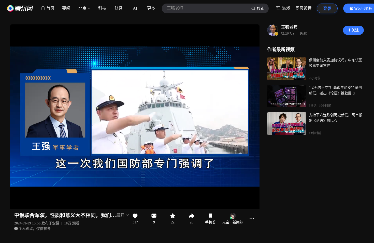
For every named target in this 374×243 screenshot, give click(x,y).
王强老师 (289, 27)
